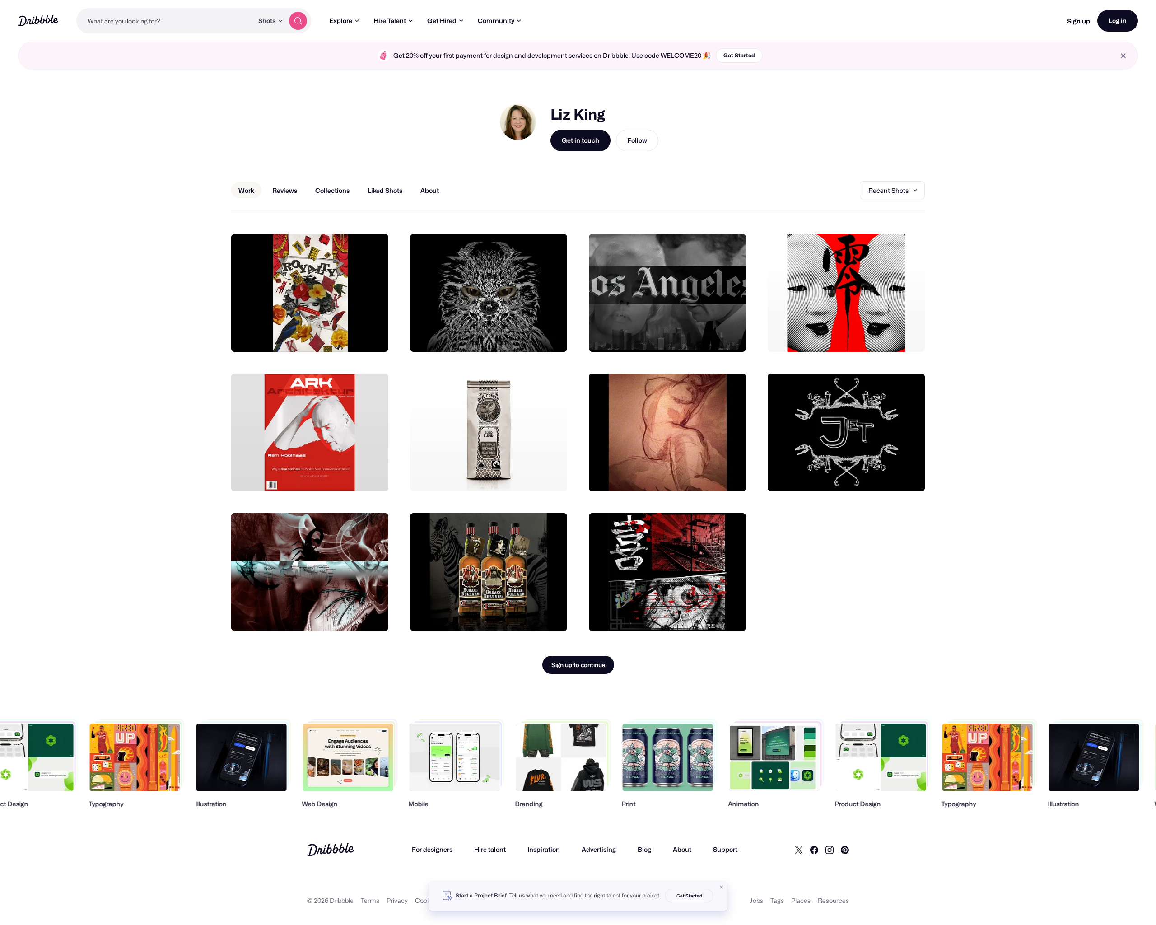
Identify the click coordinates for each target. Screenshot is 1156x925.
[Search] (298, 21)
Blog (644, 849)
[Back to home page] (38, 20)
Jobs (756, 900)
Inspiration (543, 849)
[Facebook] (814, 850)
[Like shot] (371, 335)
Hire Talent (389, 20)
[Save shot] (353, 335)
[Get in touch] (335, 335)
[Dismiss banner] (721, 887)
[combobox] (165, 21)
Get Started (739, 55)
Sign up (1078, 21)
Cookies (427, 900)
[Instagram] (829, 850)
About (682, 849)
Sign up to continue (578, 664)
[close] (1123, 56)
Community (496, 20)
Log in (1118, 20)
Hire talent (490, 849)
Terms (370, 900)
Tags (777, 900)
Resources (833, 900)
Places (801, 900)
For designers (432, 849)
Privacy (397, 900)
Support (725, 849)
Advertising (599, 849)
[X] (799, 850)
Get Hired (442, 20)
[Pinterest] (845, 850)
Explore (340, 20)
